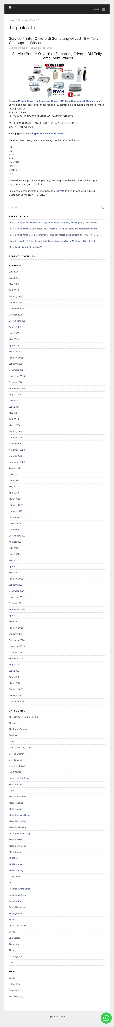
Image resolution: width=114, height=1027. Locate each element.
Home (11, 20)
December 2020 (17, 640)
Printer (12, 919)
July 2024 (14, 400)
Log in (12, 978)
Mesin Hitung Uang (18, 821)
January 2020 (15, 695)
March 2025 (15, 351)
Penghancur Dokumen (19, 888)
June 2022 (14, 554)
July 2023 (14, 474)
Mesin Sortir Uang (17, 846)
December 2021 (16, 591)
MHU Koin (13, 858)
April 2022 (14, 566)
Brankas (13, 735)
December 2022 (16, 517)
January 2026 (15, 302)
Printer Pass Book (17, 925)
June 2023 (14, 480)
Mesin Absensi (16, 803)
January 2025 (15, 364)
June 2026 (14, 278)
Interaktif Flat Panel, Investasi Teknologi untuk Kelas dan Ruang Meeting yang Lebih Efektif (53, 222)
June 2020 (14, 671)
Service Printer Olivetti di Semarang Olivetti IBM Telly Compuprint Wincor (53, 40)
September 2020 (17, 658)
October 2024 (16, 382)
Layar (11, 790)
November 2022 (17, 523)
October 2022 (15, 529)
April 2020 (14, 677)
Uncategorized (18, 48)
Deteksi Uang (15, 760)
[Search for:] (57, 207)
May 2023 (14, 486)
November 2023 (17, 450)
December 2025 (17, 308)
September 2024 (17, 388)
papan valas (15, 876)
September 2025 (17, 320)
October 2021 (15, 603)
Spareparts (14, 938)
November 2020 (17, 646)
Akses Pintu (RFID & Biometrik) (23, 717)
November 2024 (17, 376)
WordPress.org (16, 996)
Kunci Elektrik (15, 784)
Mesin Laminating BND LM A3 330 (25, 247)
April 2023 (14, 492)
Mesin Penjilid (15, 839)
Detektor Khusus (17, 766)
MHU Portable (15, 864)
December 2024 (17, 370)
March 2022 (14, 572)
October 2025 (16, 314)
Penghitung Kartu (17, 895)
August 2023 (15, 468)
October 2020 (16, 652)
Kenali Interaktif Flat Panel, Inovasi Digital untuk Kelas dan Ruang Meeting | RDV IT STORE (52, 241)
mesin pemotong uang (20, 833)
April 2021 (14, 615)
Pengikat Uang (16, 901)
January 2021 (15, 634)
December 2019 (16, 701)
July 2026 (14, 271)
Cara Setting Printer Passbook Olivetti (43, 133)
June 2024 (14, 407)
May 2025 (14, 339)
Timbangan (14, 944)
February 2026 (16, 296)
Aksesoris (13, 723)
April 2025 (14, 345)
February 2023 (16, 505)
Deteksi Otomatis (17, 753)
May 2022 (14, 560)
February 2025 (16, 357)
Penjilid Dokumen (17, 907)
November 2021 (16, 597)
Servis (12, 931)
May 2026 (14, 284)
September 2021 (17, 609)
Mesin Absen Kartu (18, 796)
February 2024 (16, 431)
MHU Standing (16, 870)
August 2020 (15, 664)
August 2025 (15, 327)
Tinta (11, 950)
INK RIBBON (15, 772)
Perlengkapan (15, 913)
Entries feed (14, 984)
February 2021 (16, 628)
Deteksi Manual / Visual (20, 747)
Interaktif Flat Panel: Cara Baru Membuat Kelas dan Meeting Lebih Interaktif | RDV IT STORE (53, 234)
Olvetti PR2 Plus (66, 190)
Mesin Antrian (15, 809)
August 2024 (15, 394)
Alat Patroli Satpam (18, 729)
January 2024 (15, 437)
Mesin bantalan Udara (19, 815)
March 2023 (15, 499)
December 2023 (17, 443)
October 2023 (16, 456)
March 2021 (14, 621)
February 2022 (16, 578)
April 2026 (14, 290)
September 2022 (17, 535)
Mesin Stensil (15, 852)
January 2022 (15, 585)
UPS (11, 962)
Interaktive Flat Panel (19, 778)
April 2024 (14, 419)
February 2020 (16, 689)
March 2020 (15, 683)
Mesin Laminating (17, 827)
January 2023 (15, 511)
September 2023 (17, 462)
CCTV (12, 741)
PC (10, 882)
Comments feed (16, 990)
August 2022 (15, 541)
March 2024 (15, 425)
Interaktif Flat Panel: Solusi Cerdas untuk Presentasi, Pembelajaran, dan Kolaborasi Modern (53, 228)
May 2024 (14, 413)
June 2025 (14, 333)
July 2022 (13, 548)
